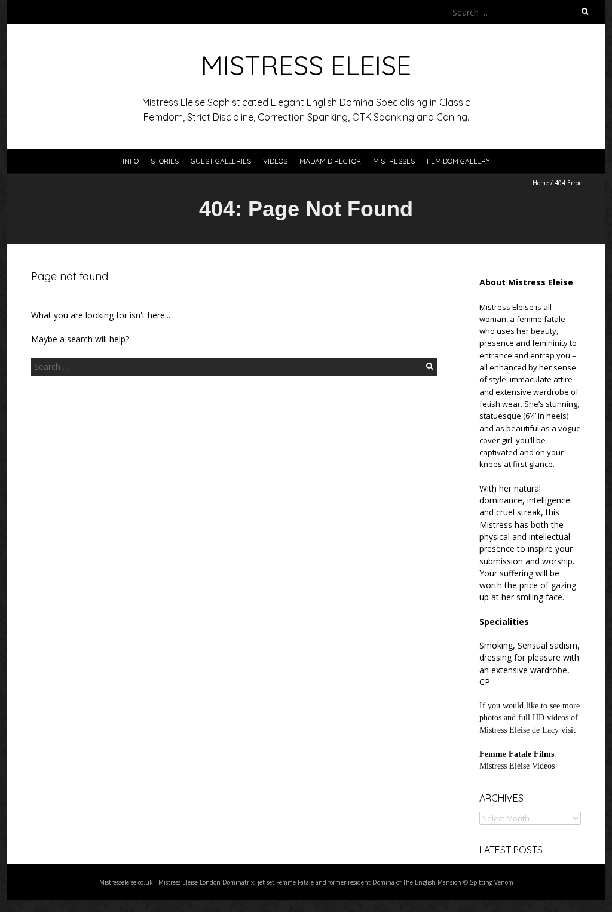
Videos (275, 160)
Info (131, 160)
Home (541, 183)
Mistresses (394, 160)
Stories (165, 160)
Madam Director (330, 160)
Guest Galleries (221, 160)
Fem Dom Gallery (458, 160)
